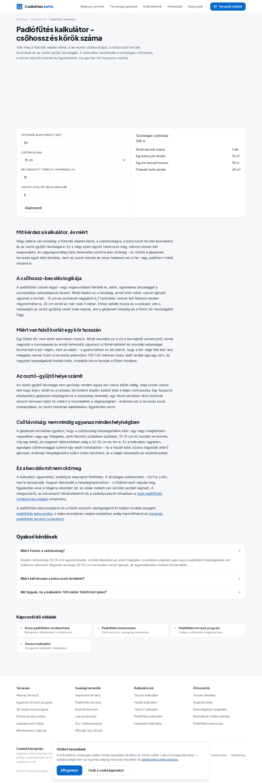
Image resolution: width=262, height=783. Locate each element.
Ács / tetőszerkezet (88, 723)
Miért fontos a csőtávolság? (43, 551)
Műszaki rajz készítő (89, 730)
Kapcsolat (195, 6)
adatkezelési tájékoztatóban (159, 759)
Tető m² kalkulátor (146, 709)
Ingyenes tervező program (34, 702)
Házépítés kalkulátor (148, 723)
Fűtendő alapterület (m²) (41, 134)
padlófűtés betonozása (34, 514)
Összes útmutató (204, 695)
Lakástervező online (30, 723)
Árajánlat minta (202, 702)
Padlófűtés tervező (88, 702)
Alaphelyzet (33, 208)
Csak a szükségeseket (106, 770)
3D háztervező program (32, 709)
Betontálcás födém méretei (211, 716)
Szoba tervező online (30, 716)
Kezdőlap (22, 19)
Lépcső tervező (85, 716)
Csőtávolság (31, 152)
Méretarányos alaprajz (31, 730)
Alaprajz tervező (92, 6)
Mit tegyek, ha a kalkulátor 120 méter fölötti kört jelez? (64, 592)
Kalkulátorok (152, 6)
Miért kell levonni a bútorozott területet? (53, 579)
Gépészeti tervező (88, 695)
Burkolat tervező (86, 709)
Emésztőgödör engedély (210, 709)
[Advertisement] (131, 91)
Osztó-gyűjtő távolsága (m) (44, 187)
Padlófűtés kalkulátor (148, 716)
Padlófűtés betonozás (208, 723)
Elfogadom (69, 770)
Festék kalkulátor (145, 702)
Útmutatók (174, 6)
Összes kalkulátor (146, 695)
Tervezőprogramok (124, 6)
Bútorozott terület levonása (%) (48, 169)
